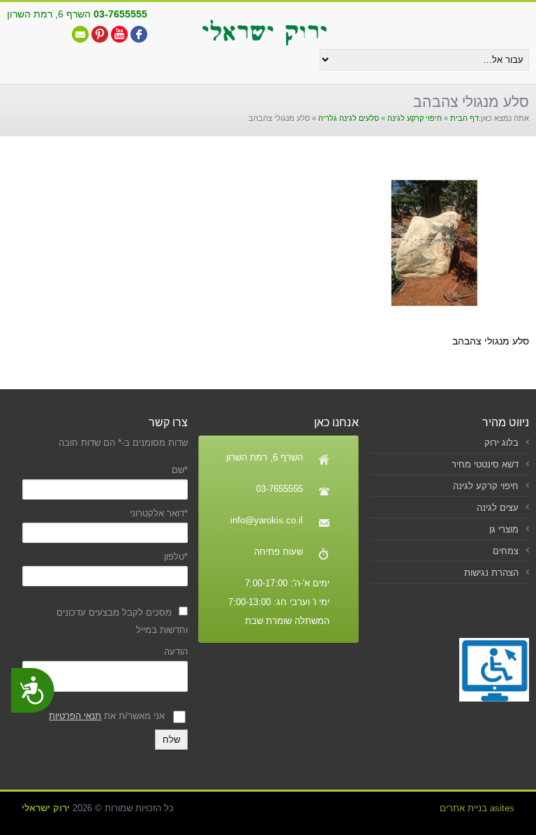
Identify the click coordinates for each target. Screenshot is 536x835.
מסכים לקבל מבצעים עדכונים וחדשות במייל (122, 621)
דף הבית (464, 118)
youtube (119, 34)
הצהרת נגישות (491, 572)
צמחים (506, 551)
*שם (180, 470)
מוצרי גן (504, 529)
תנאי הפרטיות (75, 716)
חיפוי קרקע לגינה (414, 118)
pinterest (99, 34)
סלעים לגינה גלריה (348, 118)
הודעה (176, 651)
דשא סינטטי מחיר (485, 464)
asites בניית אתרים (477, 808)
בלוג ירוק (501, 442)
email (80, 34)
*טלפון (176, 556)
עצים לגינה (498, 507)
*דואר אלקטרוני (159, 513)
